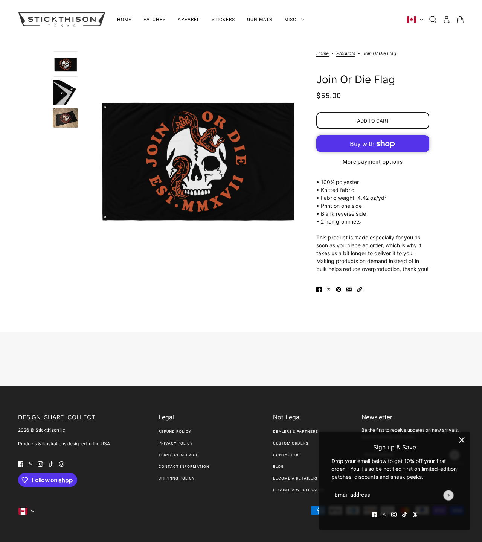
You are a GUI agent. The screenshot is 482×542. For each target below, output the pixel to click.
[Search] (433, 19)
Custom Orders (290, 443)
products (345, 53)
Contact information (184, 466)
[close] (461, 440)
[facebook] (374, 514)
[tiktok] (404, 514)
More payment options (373, 162)
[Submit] (448, 495)
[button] (359, 289)
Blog (278, 466)
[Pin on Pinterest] (338, 289)
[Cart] (460, 19)
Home (322, 53)
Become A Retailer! (295, 478)
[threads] (415, 514)
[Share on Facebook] (319, 289)
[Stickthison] (61, 19)
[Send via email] (349, 289)
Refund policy (175, 431)
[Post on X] (329, 289)
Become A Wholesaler (298, 490)
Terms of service (178, 455)
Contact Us (286, 455)
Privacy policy (176, 443)
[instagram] (394, 514)
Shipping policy (177, 478)
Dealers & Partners (295, 431)
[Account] (446, 19)
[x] (384, 514)
